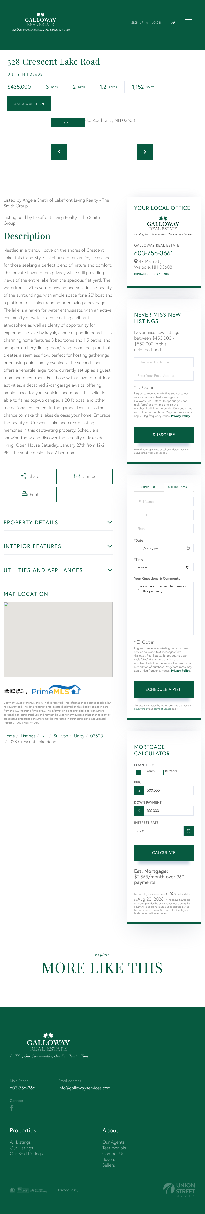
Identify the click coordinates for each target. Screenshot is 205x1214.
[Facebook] (12, 1108)
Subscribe (164, 434)
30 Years (148, 771)
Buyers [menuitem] (108, 1159)
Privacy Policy (180, 416)
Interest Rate (146, 822)
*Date (138, 540)
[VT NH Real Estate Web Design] (179, 1190)
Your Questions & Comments (157, 578)
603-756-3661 (153, 253)
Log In (157, 22)
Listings (28, 736)
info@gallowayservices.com (84, 1088)
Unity (79, 736)
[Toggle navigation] (188, 21)
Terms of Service (163, 708)
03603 (96, 736)
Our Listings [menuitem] (21, 1148)
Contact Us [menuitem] (113, 1153)
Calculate (164, 852)
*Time (138, 559)
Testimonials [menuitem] (114, 1148)
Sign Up (138, 22)
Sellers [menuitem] (108, 1165)
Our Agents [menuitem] (113, 1142)
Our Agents (161, 274)
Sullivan (61, 736)
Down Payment (148, 802)
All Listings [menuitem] (20, 1142)
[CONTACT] (29, 103)
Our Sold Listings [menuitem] (26, 1153)
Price (139, 782)
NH (45, 736)
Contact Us (142, 274)
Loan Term (144, 765)
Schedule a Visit (178, 487)
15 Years (171, 771)
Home (9, 736)
